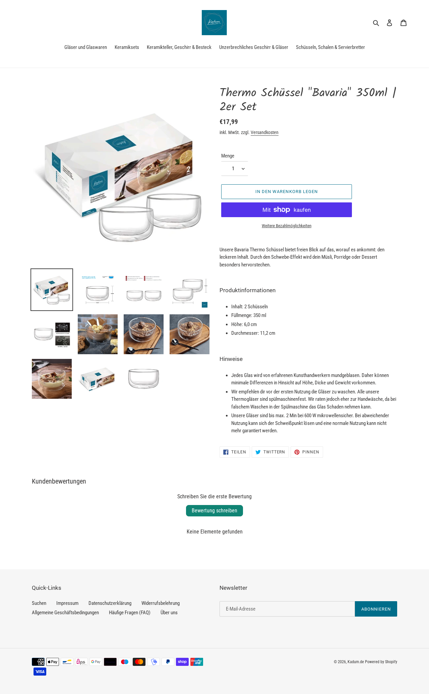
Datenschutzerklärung (109, 603)
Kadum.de (356, 661)
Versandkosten (265, 132)
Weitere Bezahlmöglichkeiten (286, 225)
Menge (227, 156)
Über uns (169, 613)
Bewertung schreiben (214, 510)
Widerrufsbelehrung (160, 603)
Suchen (39, 603)
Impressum (67, 603)
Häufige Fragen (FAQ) (129, 613)
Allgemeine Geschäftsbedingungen (65, 613)
